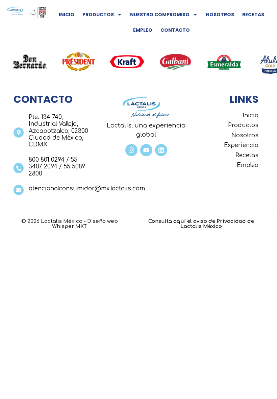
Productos (98, 14)
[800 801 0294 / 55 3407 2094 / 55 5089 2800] (19, 168)
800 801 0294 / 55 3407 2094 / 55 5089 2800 (57, 167)
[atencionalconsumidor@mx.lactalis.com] (19, 190)
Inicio (66, 14)
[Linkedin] (161, 150)
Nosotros (220, 14)
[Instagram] (131, 150)
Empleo (142, 30)
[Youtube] (146, 150)
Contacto (175, 30)
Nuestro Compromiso (160, 14)
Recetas (253, 14)
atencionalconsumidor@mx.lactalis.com (87, 188)
